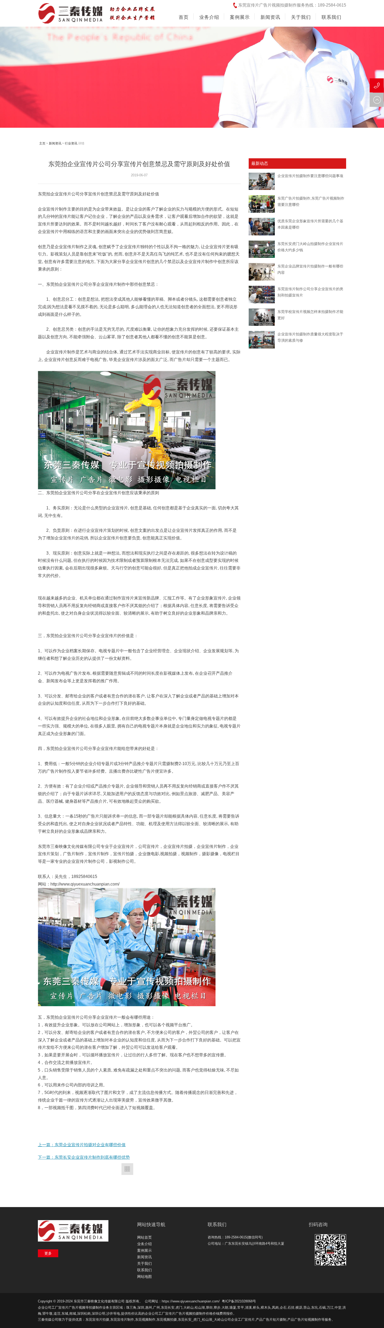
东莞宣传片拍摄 (97, 1319)
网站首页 (144, 1237)
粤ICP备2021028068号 (239, 1301)
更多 (48, 1253)
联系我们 (144, 1270)
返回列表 (127, 1169)
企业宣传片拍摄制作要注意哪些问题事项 (310, 176)
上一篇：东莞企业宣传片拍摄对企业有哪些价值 (82, 1145)
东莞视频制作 (145, 1319)
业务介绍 (144, 1244)
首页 (184, 17)
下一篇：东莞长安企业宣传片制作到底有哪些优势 (84, 1157)
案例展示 (144, 1250)
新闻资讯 (55, 143)
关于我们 (144, 1263)
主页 (42, 143)
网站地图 (144, 1276)
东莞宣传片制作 (122, 1319)
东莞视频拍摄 (166, 1319)
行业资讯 (71, 143)
